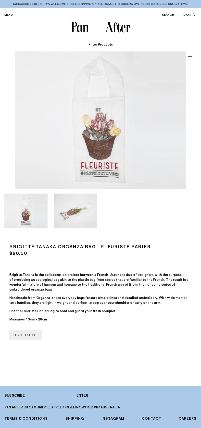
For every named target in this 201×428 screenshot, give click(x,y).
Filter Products (100, 45)
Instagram (112, 418)
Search (168, 14)
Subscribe (14, 395)
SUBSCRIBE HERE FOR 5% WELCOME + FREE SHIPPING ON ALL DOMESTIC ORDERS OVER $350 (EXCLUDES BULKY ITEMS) (100, 4)
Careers (188, 418)
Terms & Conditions (26, 418)
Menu (8, 14)
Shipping (74, 418)
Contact (151, 418)
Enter (82, 396)
